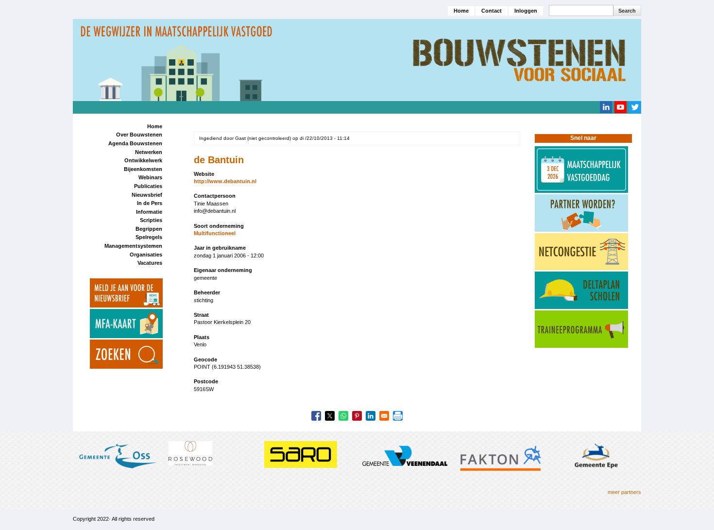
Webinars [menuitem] (150, 177)
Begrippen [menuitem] (149, 229)
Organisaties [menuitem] (146, 254)
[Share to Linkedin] (370, 416)
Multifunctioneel (215, 233)
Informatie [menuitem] (149, 212)
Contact (491, 11)
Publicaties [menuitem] (148, 186)
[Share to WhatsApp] (343, 416)
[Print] (398, 416)
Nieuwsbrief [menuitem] (147, 195)
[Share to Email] (384, 416)
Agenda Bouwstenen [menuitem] (135, 143)
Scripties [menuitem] (151, 220)
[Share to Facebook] (316, 416)
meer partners (624, 492)
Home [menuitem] (154, 126)
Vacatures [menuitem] (149, 263)
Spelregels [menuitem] (149, 237)
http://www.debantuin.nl (225, 181)
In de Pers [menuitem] (149, 203)
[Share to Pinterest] (357, 416)
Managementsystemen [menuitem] (133, 246)
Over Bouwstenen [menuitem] (139, 134)
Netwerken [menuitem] (148, 152)
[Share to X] (330, 416)
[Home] (357, 59)
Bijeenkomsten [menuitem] (143, 169)
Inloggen (525, 11)
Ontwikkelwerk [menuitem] (143, 160)
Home (461, 11)
